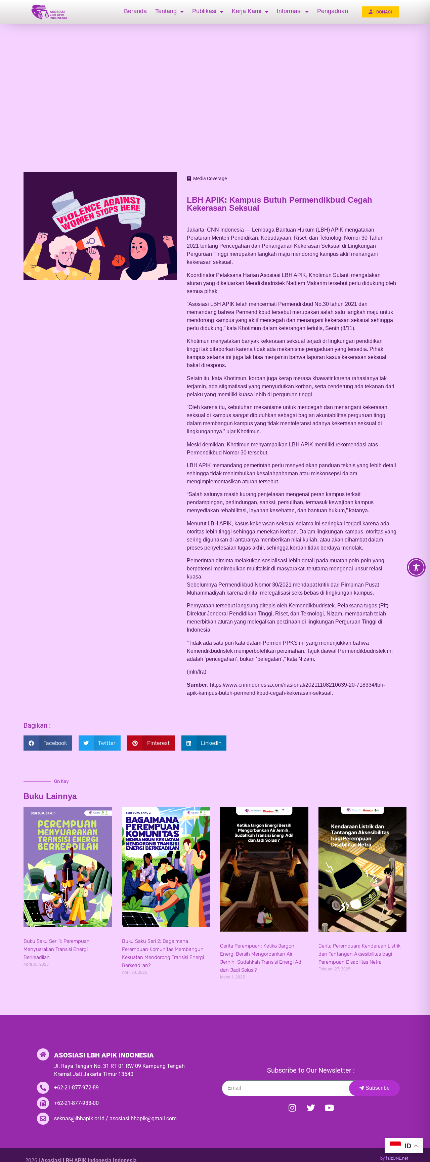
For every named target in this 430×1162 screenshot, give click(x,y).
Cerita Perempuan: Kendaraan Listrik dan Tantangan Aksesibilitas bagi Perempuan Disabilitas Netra (359, 954)
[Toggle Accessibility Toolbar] (416, 567)
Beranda (135, 11)
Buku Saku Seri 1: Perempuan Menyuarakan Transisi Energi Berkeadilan (57, 949)
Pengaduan (332, 11)
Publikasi (204, 11)
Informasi (289, 11)
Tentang (166, 11)
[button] (48, 743)
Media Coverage (210, 178)
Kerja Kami (246, 11)
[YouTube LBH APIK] (329, 1107)
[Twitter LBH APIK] (310, 1107)
